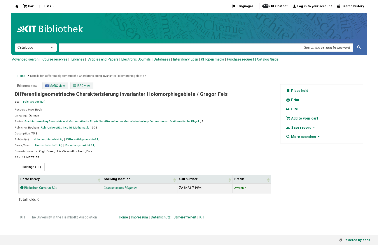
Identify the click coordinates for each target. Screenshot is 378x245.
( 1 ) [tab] (31, 167)
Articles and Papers (103, 59)
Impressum (139, 217)
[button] (28, 6)
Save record (301, 127)
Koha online (16, 6)
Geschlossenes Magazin (120, 188)
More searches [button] (303, 137)
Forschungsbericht (77, 145)
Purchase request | (242, 59)
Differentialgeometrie (80, 139)
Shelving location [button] (117, 179)
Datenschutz (161, 217)
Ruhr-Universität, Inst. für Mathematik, (65, 127)
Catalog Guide (267, 59)
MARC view (57, 86)
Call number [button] (188, 179)
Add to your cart (304, 118)
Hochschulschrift (46, 145)
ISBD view (83, 86)
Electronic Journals (136, 59)
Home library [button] (30, 179)
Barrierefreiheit (184, 217)
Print (294, 100)
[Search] (359, 47)
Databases (162, 59)
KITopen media (212, 59)
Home (21, 75)
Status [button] (239, 179)
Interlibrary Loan (185, 59)
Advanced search (25, 59)
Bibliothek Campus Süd (40, 188)
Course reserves (54, 59)
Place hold (299, 91)
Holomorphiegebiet (46, 139)
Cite (294, 109)
